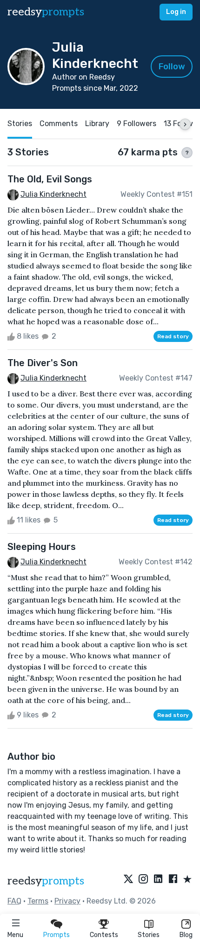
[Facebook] (173, 879)
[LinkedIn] (158, 879)
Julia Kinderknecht (53, 194)
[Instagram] (143, 879)
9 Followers (136, 123)
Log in (176, 12)
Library (97, 123)
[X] (128, 879)
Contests (104, 935)
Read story (173, 336)
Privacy (67, 901)
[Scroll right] (185, 124)
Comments (59, 123)
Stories (149, 935)
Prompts (56, 935)
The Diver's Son (42, 362)
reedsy (45, 12)
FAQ (14, 901)
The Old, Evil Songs (49, 179)
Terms (37, 901)
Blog (186, 935)
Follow (172, 66)
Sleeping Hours (41, 546)
